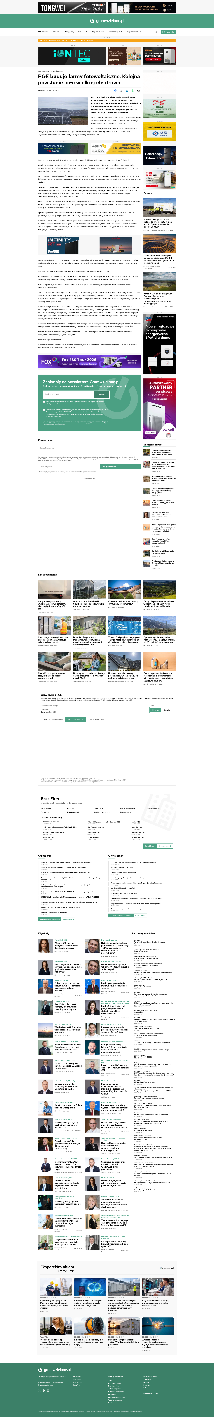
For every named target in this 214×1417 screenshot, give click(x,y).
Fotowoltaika (46, 812)
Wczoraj (53, 719)
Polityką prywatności (100, 457)
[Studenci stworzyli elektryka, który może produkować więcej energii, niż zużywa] (146, 454)
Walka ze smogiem (115, 1400)
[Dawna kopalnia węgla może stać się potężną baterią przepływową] (146, 493)
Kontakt (146, 1382)
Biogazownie (46, 808)
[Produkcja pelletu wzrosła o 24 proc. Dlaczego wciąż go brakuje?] (146, 565)
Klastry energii (73, 812)
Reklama (146, 1388)
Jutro (96, 719)
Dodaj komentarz (109, 466)
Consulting (98, 808)
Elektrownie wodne (127, 808)
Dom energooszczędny (116, 1392)
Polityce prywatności (59, 424)
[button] (156, 32)
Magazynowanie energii (116, 1397)
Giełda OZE (82, 32)
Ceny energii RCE (115, 32)
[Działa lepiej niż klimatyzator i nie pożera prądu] (146, 554)
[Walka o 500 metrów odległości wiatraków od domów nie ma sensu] (146, 517)
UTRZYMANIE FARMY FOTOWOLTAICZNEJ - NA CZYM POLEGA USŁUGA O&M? (66, 40)
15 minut (155, 710)
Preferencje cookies (150, 1393)
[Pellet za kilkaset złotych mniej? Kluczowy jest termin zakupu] (146, 505)
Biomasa (70, 808)
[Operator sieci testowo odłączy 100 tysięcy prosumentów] (124, 589)
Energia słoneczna (56, 71)
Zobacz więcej (165, 846)
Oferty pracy (69, 32)
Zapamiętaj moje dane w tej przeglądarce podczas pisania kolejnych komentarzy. (68, 472)
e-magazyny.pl (67, 1270)
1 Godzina (166, 710)
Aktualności (43, 32)
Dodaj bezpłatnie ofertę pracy (120, 915)
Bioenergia (112, 1394)
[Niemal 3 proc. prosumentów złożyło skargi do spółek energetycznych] (54, 661)
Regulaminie (46, 424)
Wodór (110, 1403)
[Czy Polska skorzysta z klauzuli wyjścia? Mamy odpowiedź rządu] (146, 543)
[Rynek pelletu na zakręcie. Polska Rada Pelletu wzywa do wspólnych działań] (146, 481)
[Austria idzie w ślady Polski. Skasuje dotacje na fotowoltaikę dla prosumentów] (89, 589)
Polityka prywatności (150, 1377)
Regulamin (66, 457)
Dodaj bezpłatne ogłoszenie (50, 919)
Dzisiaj (75, 719)
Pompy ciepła (125, 812)
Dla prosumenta (98, 32)
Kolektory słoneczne (102, 812)
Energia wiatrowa (153, 808)
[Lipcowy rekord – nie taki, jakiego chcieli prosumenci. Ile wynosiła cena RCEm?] (89, 661)
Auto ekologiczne (114, 1389)
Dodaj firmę (149, 846)
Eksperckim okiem (134, 32)
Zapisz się (101, 395)
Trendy (110, 1380)
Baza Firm (56, 32)
